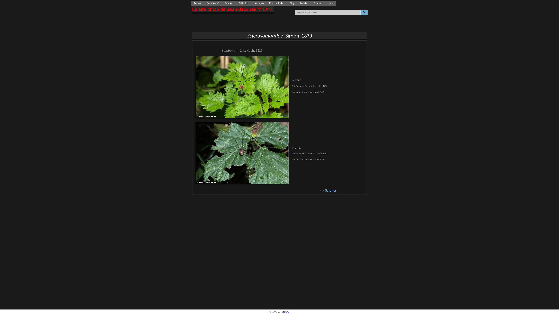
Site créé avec (275, 312)
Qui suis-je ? (213, 3)
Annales (304, 3)
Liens (330, 3)
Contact (318, 3)
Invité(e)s (259, 3)
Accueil (197, 3)
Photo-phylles (276, 3)
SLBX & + (243, 3)
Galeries (229, 3)
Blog (292, 3)
